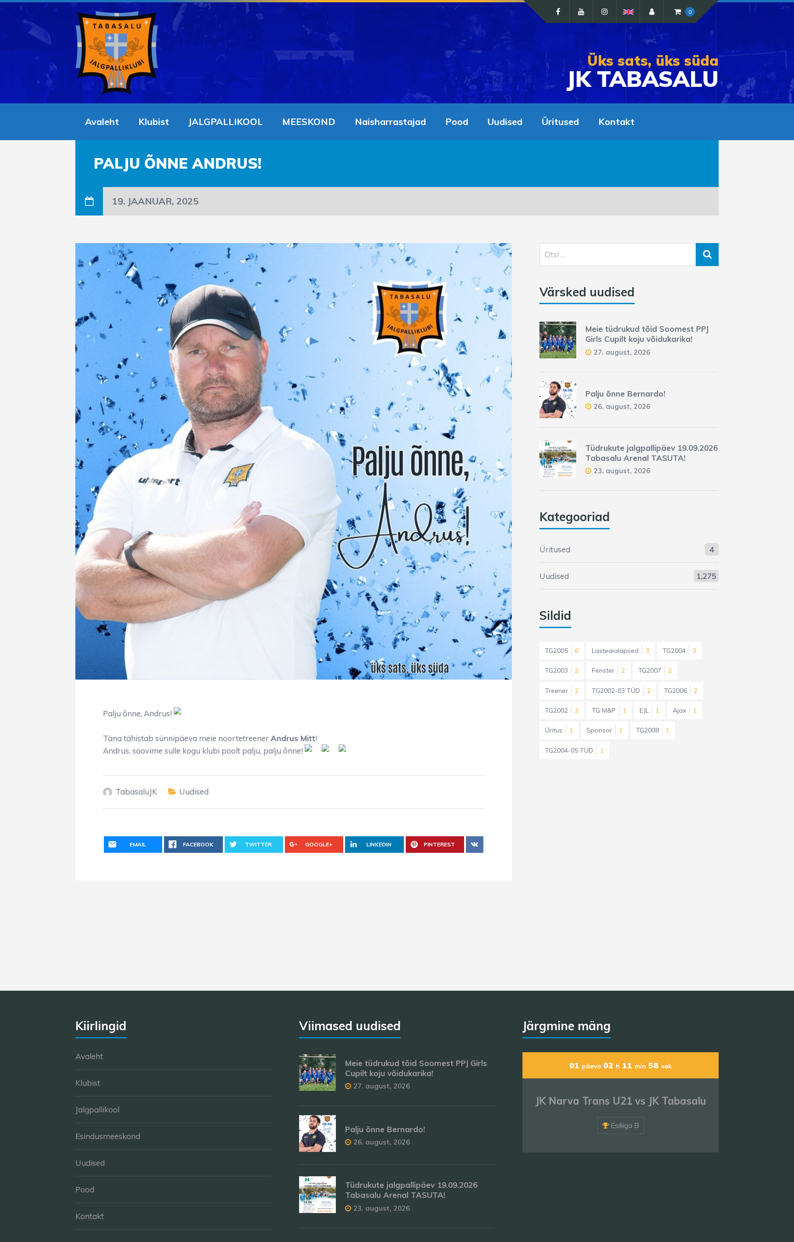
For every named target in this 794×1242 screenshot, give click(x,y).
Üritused (560, 121)
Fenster (608, 670)
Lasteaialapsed (620, 651)
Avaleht (102, 121)
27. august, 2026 (622, 352)
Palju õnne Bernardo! (625, 393)
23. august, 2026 (622, 470)
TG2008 (652, 730)
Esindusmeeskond (107, 1136)
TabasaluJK (136, 791)
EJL (649, 710)
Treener (561, 690)
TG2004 (679, 651)
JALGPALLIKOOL (225, 121)
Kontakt (616, 121)
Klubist (153, 121)
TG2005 (561, 651)
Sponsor (604, 730)
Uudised (505, 121)
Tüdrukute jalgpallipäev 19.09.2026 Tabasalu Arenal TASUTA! (651, 453)
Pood (456, 121)
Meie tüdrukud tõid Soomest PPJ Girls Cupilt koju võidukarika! (647, 334)
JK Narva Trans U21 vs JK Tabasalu (620, 1101)
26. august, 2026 (622, 406)
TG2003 (561, 670)
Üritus (559, 730)
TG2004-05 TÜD (574, 750)
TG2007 (655, 670)
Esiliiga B (625, 1125)
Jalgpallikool (97, 1109)
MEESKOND (308, 121)
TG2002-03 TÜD (621, 690)
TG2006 (681, 690)
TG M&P (609, 710)
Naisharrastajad (390, 121)
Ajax (685, 710)
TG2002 (561, 710)
